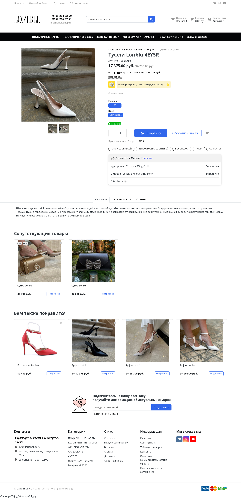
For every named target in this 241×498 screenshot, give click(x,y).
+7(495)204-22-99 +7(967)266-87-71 (61, 17)
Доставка (59, 3)
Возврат (109, 447)
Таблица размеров (151, 447)
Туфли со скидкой (121, 148)
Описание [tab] (101, 199)
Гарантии (145, 438)
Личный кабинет (39, 3)
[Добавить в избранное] (207, 133)
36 (115, 105)
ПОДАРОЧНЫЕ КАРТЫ (45, 36)
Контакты (145, 451)
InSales (69, 488)
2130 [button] (141, 141)
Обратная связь (79, 3)
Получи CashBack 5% (116, 442)
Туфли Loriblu (79, 365)
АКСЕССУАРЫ (131, 36)
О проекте (110, 438)
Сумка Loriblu (24, 285)
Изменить (146, 158)
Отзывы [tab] (141, 199)
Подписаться (161, 407)
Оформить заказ (185, 133)
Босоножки (182, 148)
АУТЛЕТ (149, 36)
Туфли (198, 148)
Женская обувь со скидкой (154, 148)
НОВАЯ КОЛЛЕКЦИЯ (170, 36)
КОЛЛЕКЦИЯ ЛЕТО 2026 (78, 36)
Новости (19, 3)
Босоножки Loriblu (28, 365)
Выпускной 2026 (197, 36)
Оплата (108, 451)
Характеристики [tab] (121, 199)
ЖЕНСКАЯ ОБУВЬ (106, 36)
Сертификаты (148, 442)
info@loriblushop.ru (60, 22)
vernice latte (116, 114)
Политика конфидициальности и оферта (153, 459)
